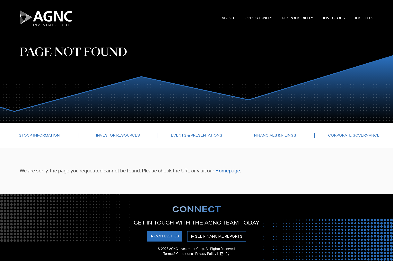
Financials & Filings (275, 135)
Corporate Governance (353, 135)
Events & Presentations (196, 135)
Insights (364, 18)
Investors (334, 18)
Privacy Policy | (207, 253)
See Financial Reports (219, 236)
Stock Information (39, 135)
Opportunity (258, 18)
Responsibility (297, 18)
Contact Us (166, 236)
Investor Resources (118, 135)
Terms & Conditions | (179, 253)
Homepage (227, 171)
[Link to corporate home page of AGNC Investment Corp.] (46, 18)
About (228, 18)
